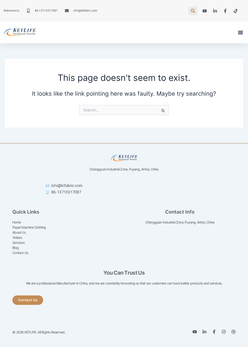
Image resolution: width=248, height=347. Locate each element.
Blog (15, 248)
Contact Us (20, 253)
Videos (17, 237)
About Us (18, 232)
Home (16, 222)
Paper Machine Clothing (29, 227)
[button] (193, 11)
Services (18, 242)
